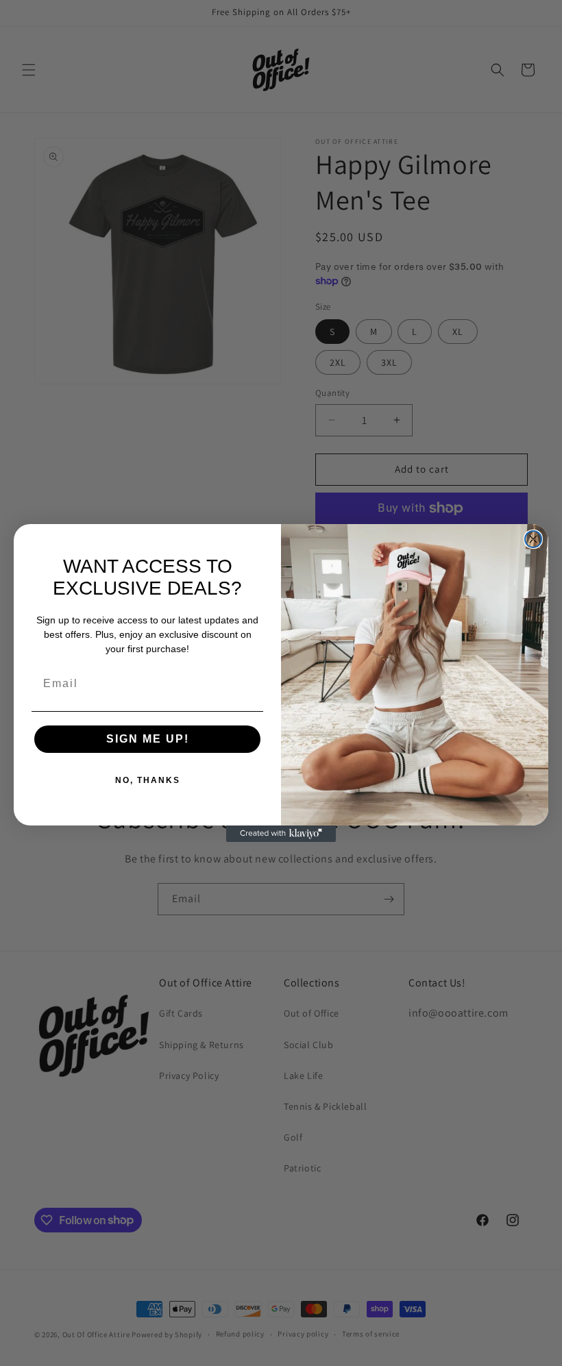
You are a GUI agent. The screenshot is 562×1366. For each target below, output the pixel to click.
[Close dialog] (533, 539)
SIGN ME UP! (147, 739)
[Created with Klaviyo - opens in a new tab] (281, 833)
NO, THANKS (147, 780)
